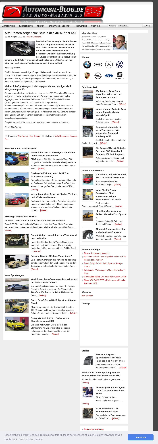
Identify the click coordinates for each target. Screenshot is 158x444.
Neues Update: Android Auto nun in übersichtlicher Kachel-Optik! (111, 112)
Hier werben (81, 26)
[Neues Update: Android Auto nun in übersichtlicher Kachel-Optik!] (88, 114)
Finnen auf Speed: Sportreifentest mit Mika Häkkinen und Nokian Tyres (110, 357)
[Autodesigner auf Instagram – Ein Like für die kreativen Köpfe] (88, 393)
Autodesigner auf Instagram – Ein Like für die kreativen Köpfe (110, 390)
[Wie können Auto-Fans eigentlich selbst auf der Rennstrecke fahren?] (17, 286)
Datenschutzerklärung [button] (31, 439)
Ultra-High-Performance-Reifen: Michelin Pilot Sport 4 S (111, 214)
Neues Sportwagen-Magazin (96, 253)
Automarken (8, 26)
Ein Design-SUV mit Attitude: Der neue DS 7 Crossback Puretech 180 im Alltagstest (111, 151)
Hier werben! (87, 296)
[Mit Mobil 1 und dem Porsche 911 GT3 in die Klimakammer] (88, 180)
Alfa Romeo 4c (62, 136)
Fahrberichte (26, 26)
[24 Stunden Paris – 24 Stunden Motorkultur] (88, 414)
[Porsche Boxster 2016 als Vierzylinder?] (17, 263)
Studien (37, 136)
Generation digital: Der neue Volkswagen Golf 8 (105, 277)
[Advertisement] (105, 325)
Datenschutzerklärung (94, 429)
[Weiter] (41, 168)
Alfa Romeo (23, 136)
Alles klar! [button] (140, 437)
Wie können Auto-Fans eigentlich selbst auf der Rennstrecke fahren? (108, 94)
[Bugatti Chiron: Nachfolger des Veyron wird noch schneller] (17, 242)
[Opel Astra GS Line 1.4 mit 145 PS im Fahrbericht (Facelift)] (17, 180)
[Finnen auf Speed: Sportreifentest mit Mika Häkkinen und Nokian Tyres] (88, 360)
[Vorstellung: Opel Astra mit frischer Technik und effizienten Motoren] (17, 201)
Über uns (95, 26)
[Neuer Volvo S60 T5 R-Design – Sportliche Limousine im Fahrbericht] (17, 159)
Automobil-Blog (74, 14)
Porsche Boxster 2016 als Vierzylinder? (51, 256)
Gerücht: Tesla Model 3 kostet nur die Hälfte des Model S (35, 220)
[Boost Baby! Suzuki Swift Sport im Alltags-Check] (17, 307)
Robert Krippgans (33, 37)
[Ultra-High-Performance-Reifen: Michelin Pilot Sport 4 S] (88, 217)
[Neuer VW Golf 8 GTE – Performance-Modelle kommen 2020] (17, 324)
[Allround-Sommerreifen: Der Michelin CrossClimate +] (88, 234)
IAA (31, 136)
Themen (40, 26)
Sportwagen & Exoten (59, 26)
